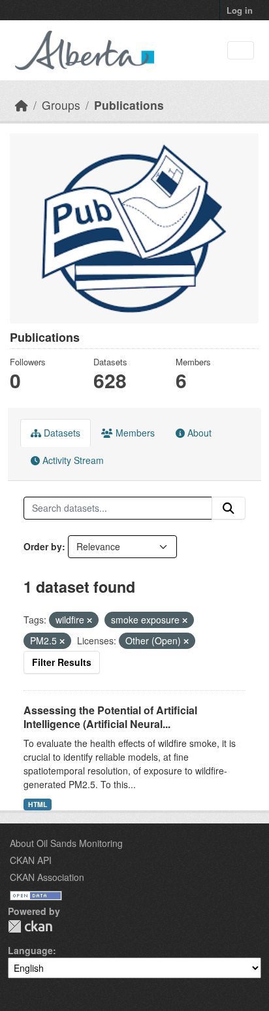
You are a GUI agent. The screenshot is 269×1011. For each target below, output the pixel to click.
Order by (43, 546)
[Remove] (89, 620)
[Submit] (228, 508)
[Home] (21, 105)
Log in (240, 10)
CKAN (30, 926)
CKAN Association (47, 877)
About (198, 432)
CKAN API (31, 860)
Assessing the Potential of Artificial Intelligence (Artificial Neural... (110, 717)
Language (30, 950)
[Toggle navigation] (240, 50)
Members (134, 432)
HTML (37, 804)
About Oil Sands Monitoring (66, 843)
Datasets (60, 432)
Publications (129, 105)
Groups (61, 105)
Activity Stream (72, 460)
